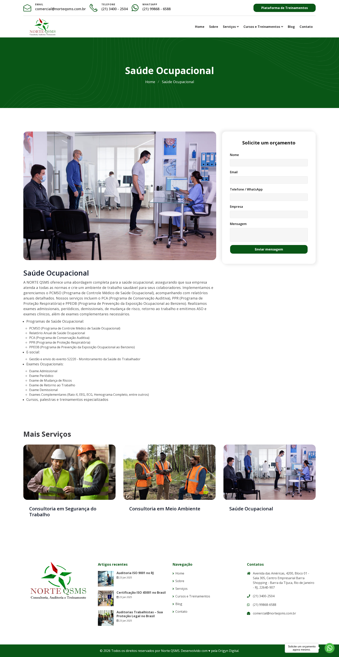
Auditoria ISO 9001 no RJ (135, 573)
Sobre (213, 27)
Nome (234, 155)
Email (234, 172)
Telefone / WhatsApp (246, 189)
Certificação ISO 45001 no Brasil (141, 592)
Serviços (229, 27)
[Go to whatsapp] (329, 648)
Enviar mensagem (269, 249)
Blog (291, 27)
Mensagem (238, 224)
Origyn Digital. (228, 651)
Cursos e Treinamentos (261, 27)
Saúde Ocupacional (251, 508)
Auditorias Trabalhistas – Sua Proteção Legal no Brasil (140, 614)
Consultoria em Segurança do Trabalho (62, 511)
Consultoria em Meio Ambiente (164, 508)
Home (199, 27)
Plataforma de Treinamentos (284, 8)
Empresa (236, 206)
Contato (306, 27)
